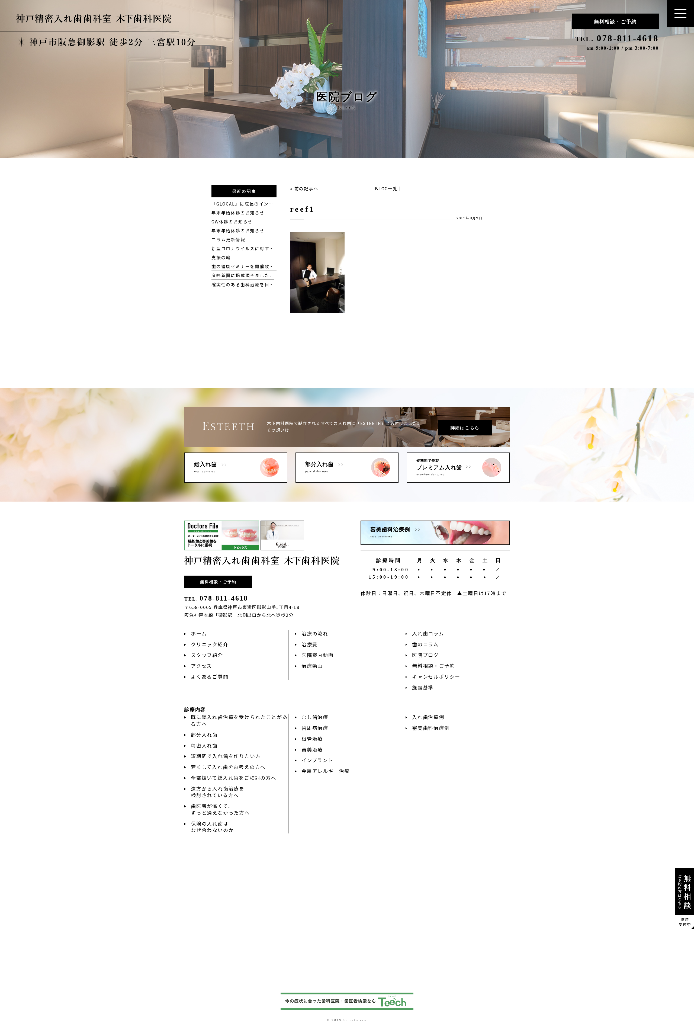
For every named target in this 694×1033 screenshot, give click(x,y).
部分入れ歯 (204, 734)
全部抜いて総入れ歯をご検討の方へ (234, 777)
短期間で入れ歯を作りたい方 (226, 755)
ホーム (199, 633)
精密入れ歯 (204, 745)
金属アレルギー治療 (325, 770)
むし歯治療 (314, 716)
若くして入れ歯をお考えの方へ (228, 766)
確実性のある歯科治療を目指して (247, 284)
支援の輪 (221, 257)
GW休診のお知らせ (232, 222)
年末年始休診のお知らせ (238, 213)
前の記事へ (306, 188)
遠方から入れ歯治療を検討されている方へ (218, 792)
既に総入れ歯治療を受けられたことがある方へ (239, 720)
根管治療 (312, 738)
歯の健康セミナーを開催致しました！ (252, 266)
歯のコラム (425, 644)
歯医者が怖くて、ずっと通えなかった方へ (220, 809)
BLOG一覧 (386, 188)
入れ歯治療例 (428, 716)
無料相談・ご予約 (615, 21)
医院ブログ (425, 654)
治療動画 (312, 665)
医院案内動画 (317, 654)
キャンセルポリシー (436, 676)
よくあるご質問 (210, 676)
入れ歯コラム (428, 633)
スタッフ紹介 (207, 654)
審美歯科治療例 (431, 727)
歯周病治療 (314, 727)
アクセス (201, 665)
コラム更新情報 (228, 239)
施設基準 (422, 687)
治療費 (309, 644)
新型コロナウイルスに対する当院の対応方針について (269, 248)
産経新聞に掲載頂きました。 (242, 275)
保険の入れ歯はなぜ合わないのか (212, 827)
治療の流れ (314, 633)
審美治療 (312, 749)
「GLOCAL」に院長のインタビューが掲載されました (269, 204)
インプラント (317, 759)
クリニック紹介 (210, 644)
